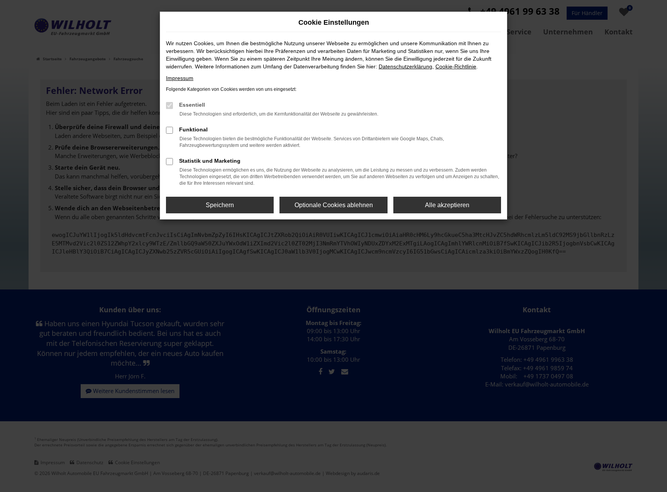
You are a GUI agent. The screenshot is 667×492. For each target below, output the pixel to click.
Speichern (220, 205)
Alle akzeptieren (447, 205)
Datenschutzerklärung (405, 66)
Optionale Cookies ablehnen (334, 205)
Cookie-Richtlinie (455, 66)
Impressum (179, 78)
